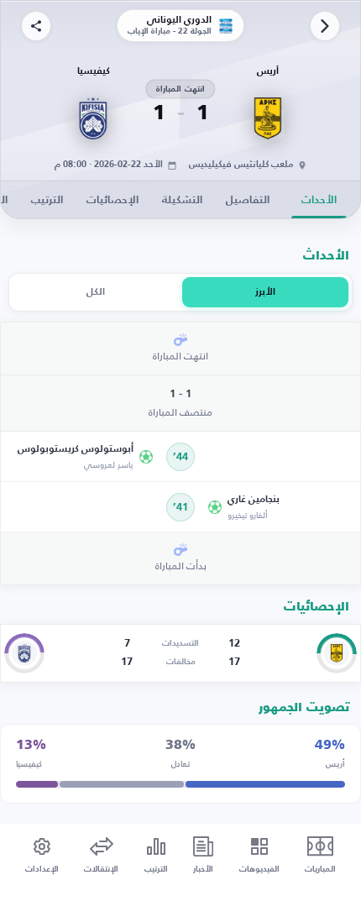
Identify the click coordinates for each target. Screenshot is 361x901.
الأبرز (265, 292)
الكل (95, 292)
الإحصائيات (112, 200)
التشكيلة (182, 200)
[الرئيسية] (325, 26)
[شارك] (36, 26)
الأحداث (319, 200)
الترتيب (47, 200)
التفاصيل (247, 200)
